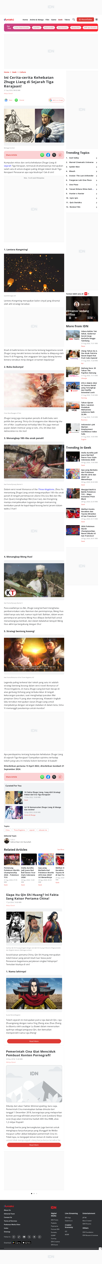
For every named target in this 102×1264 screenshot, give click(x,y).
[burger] (96, 19)
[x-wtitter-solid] (54, 155)
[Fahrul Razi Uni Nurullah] (6, 840)
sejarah (7, 165)
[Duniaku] (9, 19)
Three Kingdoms (46, 489)
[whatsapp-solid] (42, 155)
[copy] (60, 155)
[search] (73, 19)
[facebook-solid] (48, 155)
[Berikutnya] (64, 863)
